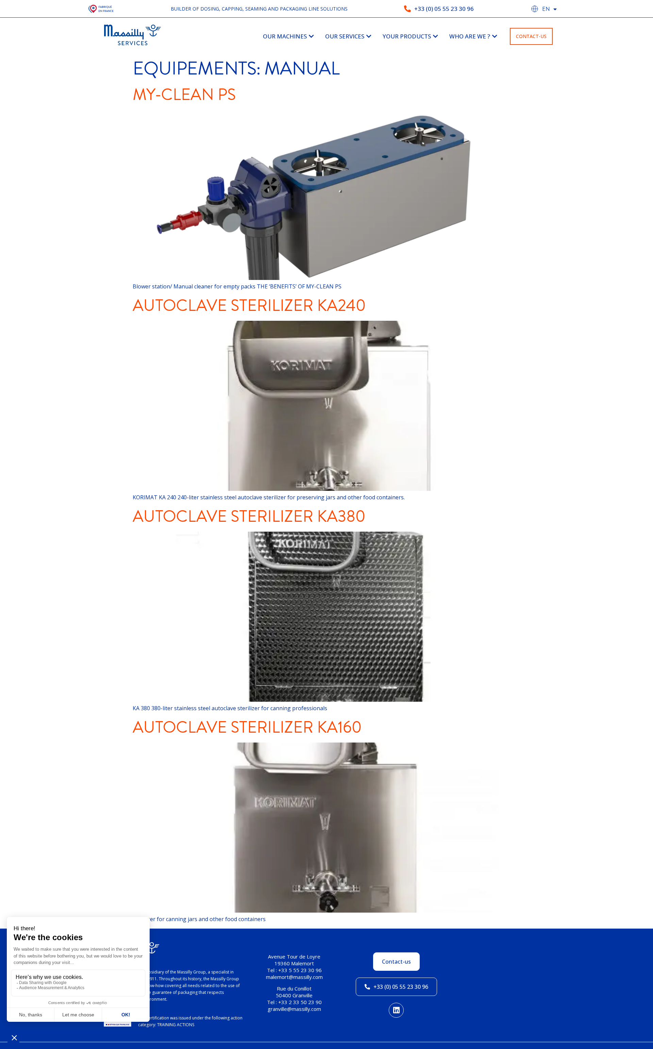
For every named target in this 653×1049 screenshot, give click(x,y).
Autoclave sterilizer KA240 (249, 305)
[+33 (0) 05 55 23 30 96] (407, 8)
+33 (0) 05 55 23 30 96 (444, 9)
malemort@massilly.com (294, 976)
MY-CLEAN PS (184, 94)
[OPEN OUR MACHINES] (311, 36)
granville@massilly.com (294, 1008)
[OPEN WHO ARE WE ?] (495, 36)
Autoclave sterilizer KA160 (247, 727)
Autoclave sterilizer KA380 (249, 516)
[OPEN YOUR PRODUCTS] (435, 36)
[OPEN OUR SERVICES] (369, 36)
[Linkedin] (396, 1010)
